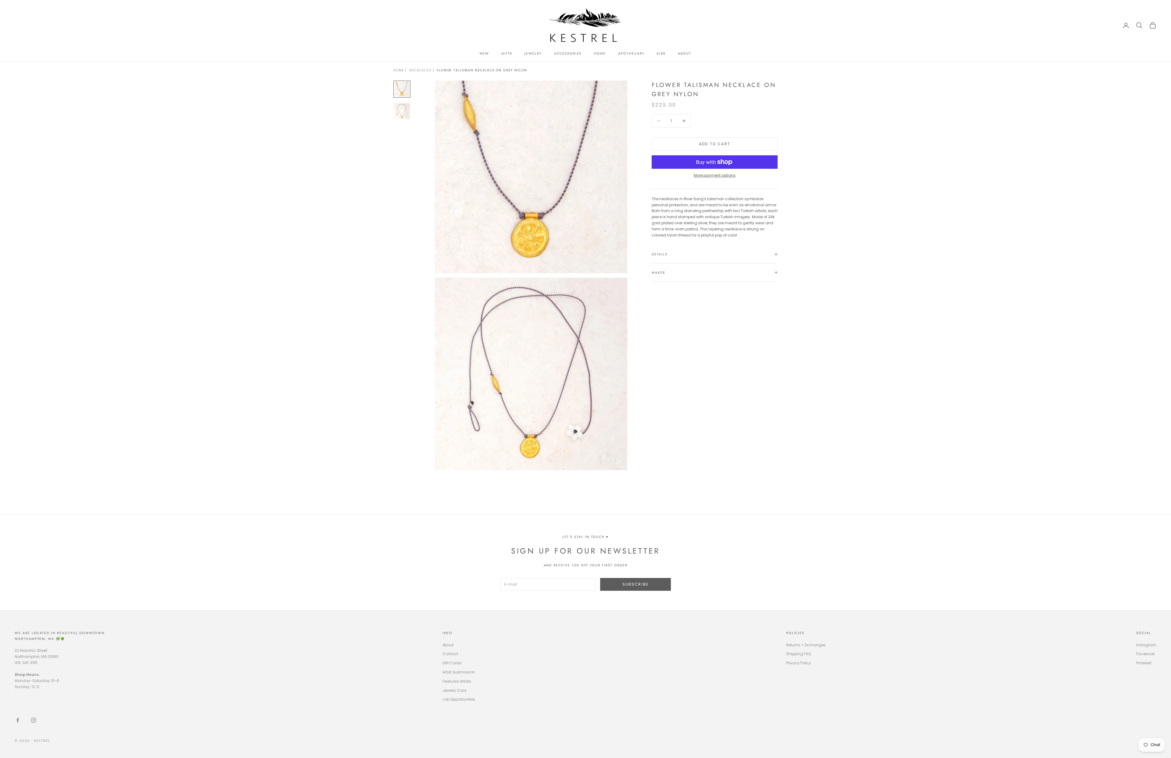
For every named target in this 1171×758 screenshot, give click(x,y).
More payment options (715, 175)
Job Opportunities (458, 699)
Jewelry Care (454, 690)
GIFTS (507, 53)
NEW (484, 53)
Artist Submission (458, 672)
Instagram (1146, 645)
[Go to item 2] (401, 111)
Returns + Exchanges (805, 645)
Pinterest (1143, 663)
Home (398, 70)
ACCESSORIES (568, 53)
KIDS (661, 53)
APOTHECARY (631, 53)
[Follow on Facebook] (18, 720)
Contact (450, 653)
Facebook (1145, 653)
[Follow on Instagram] (33, 720)
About (447, 645)
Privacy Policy (798, 663)
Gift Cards (452, 663)
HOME (600, 53)
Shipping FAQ (798, 653)
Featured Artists (456, 681)
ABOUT (684, 53)
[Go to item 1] (401, 89)
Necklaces (420, 70)
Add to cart (714, 143)
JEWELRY (533, 53)
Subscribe (635, 584)
